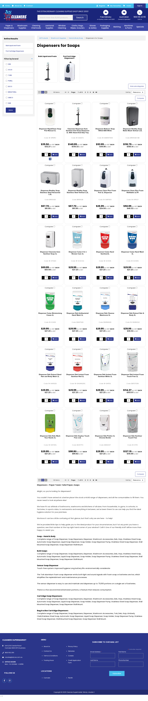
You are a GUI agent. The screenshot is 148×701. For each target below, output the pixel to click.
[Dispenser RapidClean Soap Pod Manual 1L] (50, 116)
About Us (18, 6)
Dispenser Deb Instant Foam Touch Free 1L (132, 375)
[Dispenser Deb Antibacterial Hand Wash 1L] (78, 300)
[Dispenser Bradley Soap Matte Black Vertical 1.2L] (133, 116)
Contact (29, 6)
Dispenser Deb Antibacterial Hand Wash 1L (78, 314)
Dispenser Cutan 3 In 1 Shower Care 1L (78, 253)
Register (102, 6)
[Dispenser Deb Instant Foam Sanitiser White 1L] (105, 362)
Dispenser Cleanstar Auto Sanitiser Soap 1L (50, 253)
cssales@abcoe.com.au (13, 657)
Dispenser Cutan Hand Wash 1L (132, 253)
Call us (140, 18)
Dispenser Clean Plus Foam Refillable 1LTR (132, 191)
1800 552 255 (9, 653)
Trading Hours (49, 660)
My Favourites (115, 6)
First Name (122, 652)
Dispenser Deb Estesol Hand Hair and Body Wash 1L (50, 375)
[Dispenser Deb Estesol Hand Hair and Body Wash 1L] (50, 362)
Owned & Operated (124, 18)
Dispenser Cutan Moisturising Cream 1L (50, 314)
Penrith (70, 678)
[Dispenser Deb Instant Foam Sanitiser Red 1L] (78, 362)
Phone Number (124, 660)
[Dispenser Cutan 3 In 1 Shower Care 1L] (78, 239)
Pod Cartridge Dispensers (15, 51)
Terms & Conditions (51, 656)
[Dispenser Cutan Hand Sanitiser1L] (105, 239)
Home (7, 6)
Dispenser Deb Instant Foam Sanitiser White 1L (105, 375)
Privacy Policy (73, 646)
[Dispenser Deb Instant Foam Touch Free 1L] (133, 362)
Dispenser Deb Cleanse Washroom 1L (105, 314)
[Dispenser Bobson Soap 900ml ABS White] (105, 116)
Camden (47, 678)
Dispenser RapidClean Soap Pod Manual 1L (50, 130)
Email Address (96, 652)
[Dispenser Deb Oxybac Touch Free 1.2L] (78, 423)
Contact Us (48, 651)
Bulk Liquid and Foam (13, 46)
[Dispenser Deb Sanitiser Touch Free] (133, 423)
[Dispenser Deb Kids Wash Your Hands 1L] (50, 423)
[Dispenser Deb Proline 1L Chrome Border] (105, 423)
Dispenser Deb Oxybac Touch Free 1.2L (77, 437)
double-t (91, 692)
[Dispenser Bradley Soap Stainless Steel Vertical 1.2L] (78, 178)
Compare (49, 103)
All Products (43, 38)
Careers (71, 656)
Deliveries (71, 651)
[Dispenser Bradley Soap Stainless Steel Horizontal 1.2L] (50, 178)
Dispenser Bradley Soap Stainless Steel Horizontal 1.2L (50, 192)
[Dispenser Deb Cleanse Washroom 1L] (105, 300)
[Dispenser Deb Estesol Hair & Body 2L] (133, 300)
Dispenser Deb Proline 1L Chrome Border (105, 437)
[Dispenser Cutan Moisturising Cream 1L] (50, 300)
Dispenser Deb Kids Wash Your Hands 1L (50, 437)
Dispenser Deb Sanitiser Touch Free (132, 437)
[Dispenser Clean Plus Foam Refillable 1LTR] (133, 178)
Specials (140, 27)
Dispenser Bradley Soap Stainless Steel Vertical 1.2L (77, 191)
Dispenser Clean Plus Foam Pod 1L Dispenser (105, 191)
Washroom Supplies (58, 38)
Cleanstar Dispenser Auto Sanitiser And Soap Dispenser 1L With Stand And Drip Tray (77, 131)
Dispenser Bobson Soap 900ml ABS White (105, 130)
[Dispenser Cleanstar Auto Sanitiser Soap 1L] (50, 239)
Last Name (94, 660)
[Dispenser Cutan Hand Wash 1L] (133, 239)
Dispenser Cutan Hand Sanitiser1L (105, 253)
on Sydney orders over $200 (105, 18)
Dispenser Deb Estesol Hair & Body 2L (132, 314)
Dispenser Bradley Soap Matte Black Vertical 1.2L (132, 130)
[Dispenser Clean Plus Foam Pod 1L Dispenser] (105, 178)
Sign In (139, 6)
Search (80, 17)
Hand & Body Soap (76, 38)
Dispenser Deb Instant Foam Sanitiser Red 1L (77, 375)
